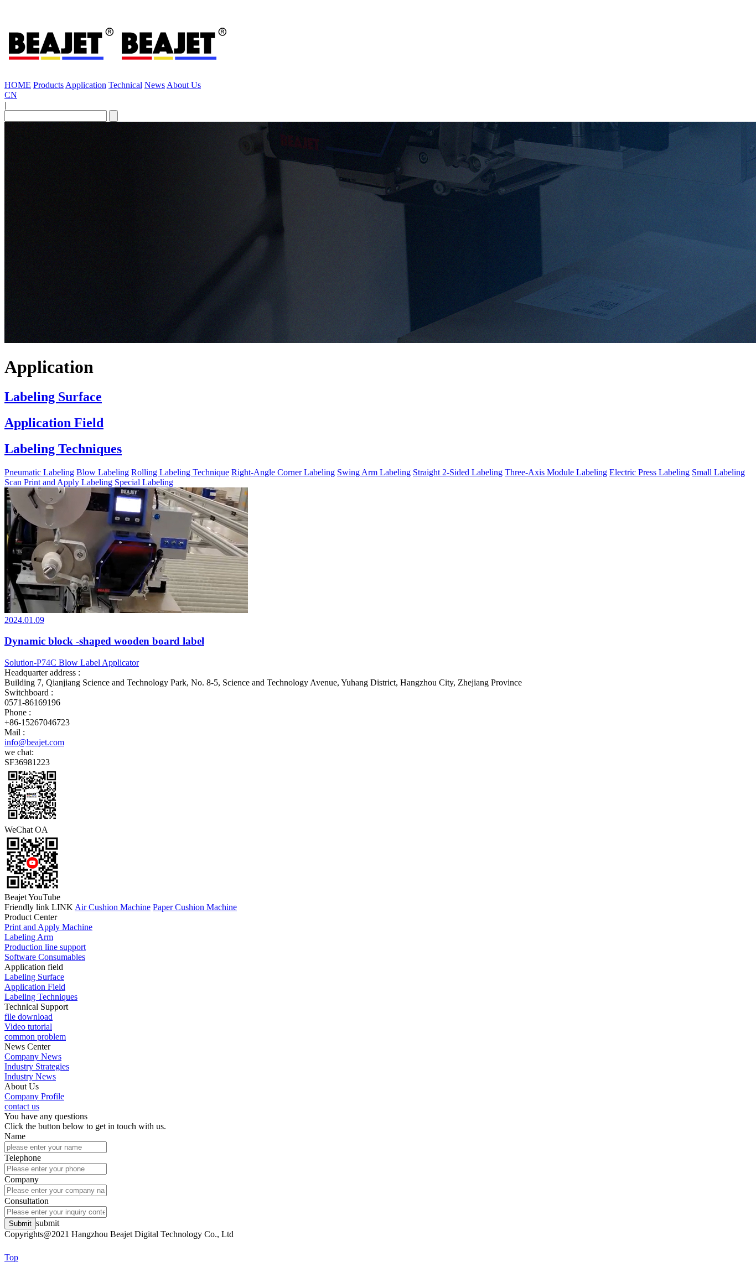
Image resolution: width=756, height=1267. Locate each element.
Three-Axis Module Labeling (556, 472)
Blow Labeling (102, 472)
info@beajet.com (34, 742)
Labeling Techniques (63, 449)
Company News (32, 1056)
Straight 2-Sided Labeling (458, 472)
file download (28, 1016)
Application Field (53, 423)
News (154, 85)
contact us (21, 1106)
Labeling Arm (28, 937)
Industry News (30, 1076)
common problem (35, 1036)
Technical (125, 85)
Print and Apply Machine (48, 927)
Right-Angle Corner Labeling (283, 472)
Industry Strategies (36, 1066)
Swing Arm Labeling (374, 472)
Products (48, 85)
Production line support (45, 947)
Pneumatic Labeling (39, 472)
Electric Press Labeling (649, 472)
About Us (184, 85)
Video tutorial (28, 1026)
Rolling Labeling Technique (180, 472)
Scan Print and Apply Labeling (58, 482)
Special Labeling (144, 482)
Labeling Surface (53, 397)
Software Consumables (44, 957)
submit (47, 1223)
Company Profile (34, 1096)
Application (85, 85)
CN (10, 95)
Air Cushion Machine (113, 907)
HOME (17, 85)
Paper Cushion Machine (195, 907)
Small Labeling (718, 472)
